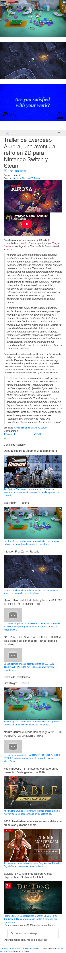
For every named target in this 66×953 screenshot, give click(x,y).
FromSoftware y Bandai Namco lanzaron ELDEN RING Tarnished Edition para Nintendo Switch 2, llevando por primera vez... (30, 918)
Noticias (26, 178)
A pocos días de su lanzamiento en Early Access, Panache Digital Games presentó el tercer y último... (32, 865)
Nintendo (17, 178)
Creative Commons (9, 948)
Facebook (10, 434)
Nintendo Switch (29, 427)
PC (31, 178)
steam (44, 427)
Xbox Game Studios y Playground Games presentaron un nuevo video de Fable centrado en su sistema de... (32, 812)
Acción (17, 427)
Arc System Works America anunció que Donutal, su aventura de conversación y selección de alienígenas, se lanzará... (31, 492)
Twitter (39, 434)
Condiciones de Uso (30, 948)
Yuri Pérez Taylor (17, 170)
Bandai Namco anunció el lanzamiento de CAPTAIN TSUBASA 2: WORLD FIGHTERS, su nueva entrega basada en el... (29, 666)
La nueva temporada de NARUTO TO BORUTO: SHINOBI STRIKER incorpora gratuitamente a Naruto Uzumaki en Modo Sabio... (32, 626)
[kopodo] (7, 133)
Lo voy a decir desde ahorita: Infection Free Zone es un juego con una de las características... (31, 591)
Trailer (37, 178)
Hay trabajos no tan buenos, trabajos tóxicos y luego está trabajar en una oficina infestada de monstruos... (32, 542)
